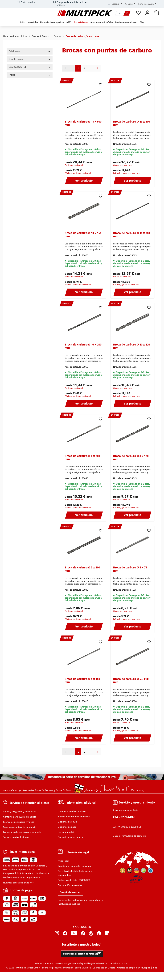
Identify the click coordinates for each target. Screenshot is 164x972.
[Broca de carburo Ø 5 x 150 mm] (84, 656)
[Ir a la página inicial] (84, 13)
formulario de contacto (134, 836)
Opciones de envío (67, 822)
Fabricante (14, 51)
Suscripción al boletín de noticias (20, 827)
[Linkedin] (107, 933)
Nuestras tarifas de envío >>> (18, 883)
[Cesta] (156, 13)
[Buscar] (127, 13)
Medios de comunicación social (74, 816)
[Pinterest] (99, 933)
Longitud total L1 (17, 67)
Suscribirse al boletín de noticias (80, 954)
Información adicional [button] (81, 802)
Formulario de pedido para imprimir (22, 832)
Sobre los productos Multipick (57, 968)
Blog (154, 968)
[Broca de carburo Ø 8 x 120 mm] (132, 433)
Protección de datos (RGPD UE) (74, 880)
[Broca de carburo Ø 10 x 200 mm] (84, 322)
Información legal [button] (77, 852)
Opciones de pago (67, 827)
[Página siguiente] (91, 68)
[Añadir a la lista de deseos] (100, 84)
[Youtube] (74, 933)
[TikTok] (83, 933)
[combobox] (119, 13)
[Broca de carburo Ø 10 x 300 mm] (132, 210)
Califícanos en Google (104, 968)
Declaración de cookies (70, 885)
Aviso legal (63, 861)
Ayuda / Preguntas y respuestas (19, 811)
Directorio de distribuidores (72, 811)
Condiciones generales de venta (74, 866)
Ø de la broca (16, 59)
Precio (12, 75)
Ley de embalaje (66, 832)
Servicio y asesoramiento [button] (136, 802)
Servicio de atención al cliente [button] (29, 803)
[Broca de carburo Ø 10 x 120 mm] (132, 322)
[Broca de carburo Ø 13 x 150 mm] (84, 210)
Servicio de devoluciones (16, 837)
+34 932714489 (124, 817)
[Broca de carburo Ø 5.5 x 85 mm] (132, 656)
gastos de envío (75, 963)
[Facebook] (65, 933)
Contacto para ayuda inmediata (19, 817)
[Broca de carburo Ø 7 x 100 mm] (84, 545)
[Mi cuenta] (147, 13)
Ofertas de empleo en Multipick (133, 968)
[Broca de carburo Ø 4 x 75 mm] (132, 545)
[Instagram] (57, 933)
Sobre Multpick (83, 968)
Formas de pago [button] (21, 890)
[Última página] (97, 68)
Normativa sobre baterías (71, 837)
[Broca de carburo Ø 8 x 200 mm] (84, 433)
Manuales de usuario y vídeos (18, 822)
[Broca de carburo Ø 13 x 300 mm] (132, 99)
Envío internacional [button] (23, 851)
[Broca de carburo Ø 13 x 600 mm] (84, 99)
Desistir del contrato (70, 892)
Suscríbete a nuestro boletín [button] (82, 944)
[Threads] (91, 933)
